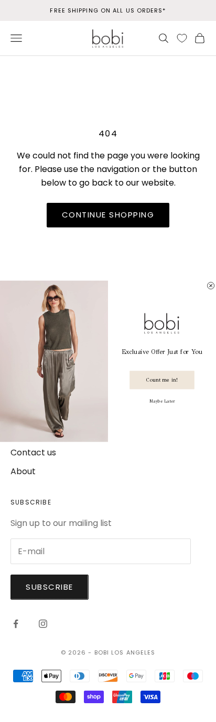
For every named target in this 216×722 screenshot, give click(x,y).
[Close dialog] (211, 285)
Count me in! (161, 379)
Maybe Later (162, 400)
